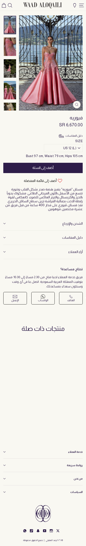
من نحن (78, 478)
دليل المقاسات (72, 237)
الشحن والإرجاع (72, 223)
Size (79, 141)
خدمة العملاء (75, 451)
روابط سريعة (75, 465)
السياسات (76, 492)
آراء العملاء (75, 252)
